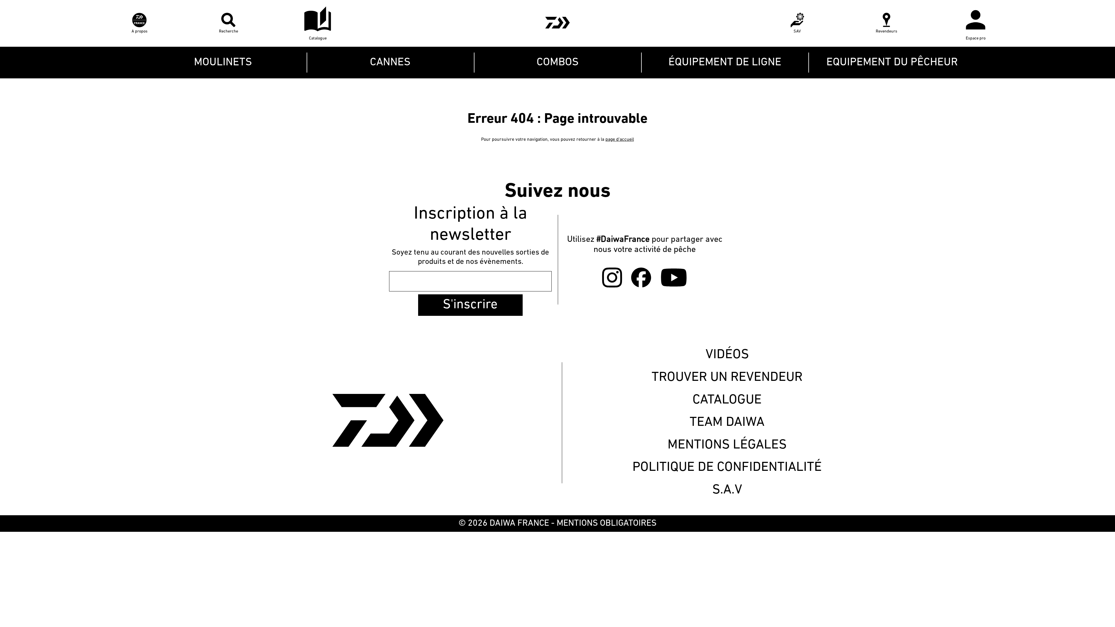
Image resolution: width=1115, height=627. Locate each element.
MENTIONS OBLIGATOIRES (607, 523)
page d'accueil (619, 139)
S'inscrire (470, 305)
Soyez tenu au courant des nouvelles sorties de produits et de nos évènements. (470, 257)
